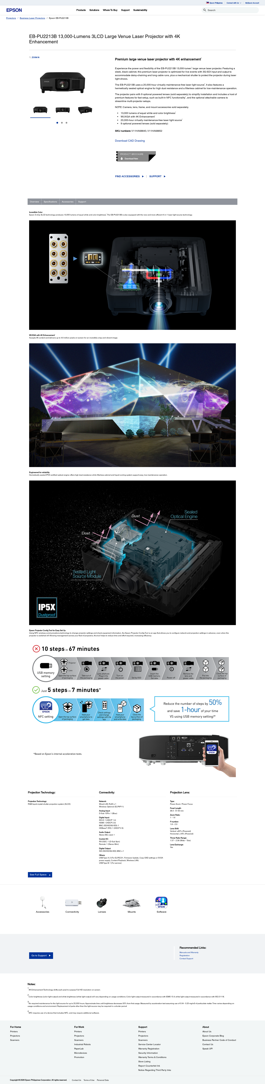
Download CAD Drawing (130, 140)
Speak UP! (207, 1048)
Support (155, 176)
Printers (14, 1031)
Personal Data (103, 1080)
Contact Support (186, 959)
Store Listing (144, 1061)
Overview (34, 201)
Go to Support (39, 955)
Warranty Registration (148, 1048)
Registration (185, 955)
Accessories (67, 201)
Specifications (50, 201)
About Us (206, 1031)
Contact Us (207, 1044)
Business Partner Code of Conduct (219, 1040)
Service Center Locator (149, 1044)
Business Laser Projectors (32, 18)
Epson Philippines (216, 3)
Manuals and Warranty (189, 952)
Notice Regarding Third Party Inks (154, 1070)
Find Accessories (127, 176)
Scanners (14, 1040)
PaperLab (79, 1048)
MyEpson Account (252, 3)
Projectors (11, 18)
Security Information (148, 1053)
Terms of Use (89, 1080)
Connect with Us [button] (233, 3)
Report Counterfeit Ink (149, 1066)
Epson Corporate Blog (213, 1036)
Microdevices (80, 1053)
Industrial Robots (82, 1044)
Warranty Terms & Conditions (152, 1057)
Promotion (79, 1057)
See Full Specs (38, 874)
